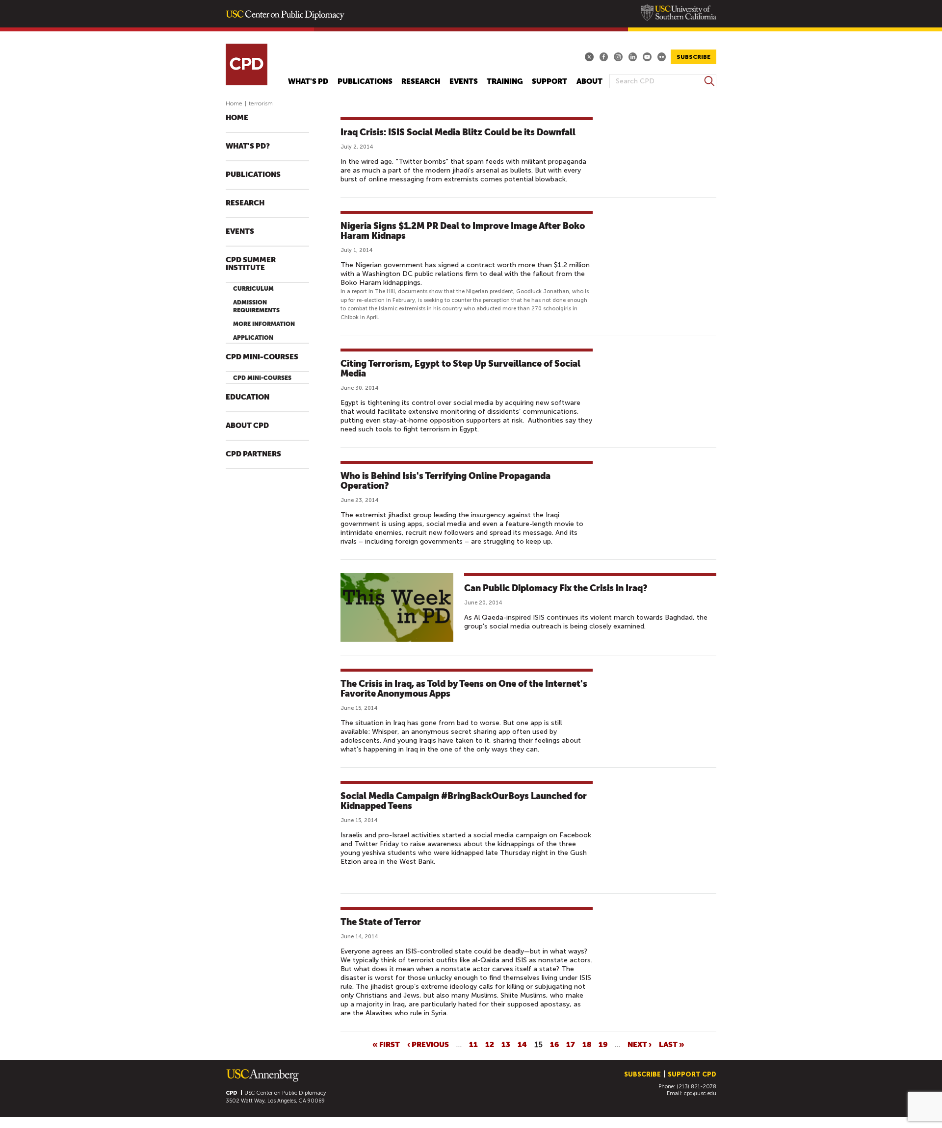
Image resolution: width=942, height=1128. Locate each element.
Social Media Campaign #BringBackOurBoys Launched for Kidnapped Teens (463, 801)
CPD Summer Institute (251, 264)
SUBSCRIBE (693, 56)
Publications (365, 81)
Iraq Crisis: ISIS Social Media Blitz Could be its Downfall (458, 132)
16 (554, 1044)
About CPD (247, 426)
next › (640, 1044)
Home (234, 103)
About (589, 81)
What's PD (308, 81)
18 (586, 1044)
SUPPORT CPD (692, 1074)
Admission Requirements (256, 306)
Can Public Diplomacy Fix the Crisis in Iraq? (556, 588)
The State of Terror (380, 922)
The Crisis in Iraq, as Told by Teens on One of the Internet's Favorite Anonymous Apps (463, 688)
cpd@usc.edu (700, 1093)
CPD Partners (253, 454)
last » (671, 1044)
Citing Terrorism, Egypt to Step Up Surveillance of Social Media (460, 368)
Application (253, 337)
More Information (264, 324)
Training (505, 81)
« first (386, 1044)
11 (473, 1044)
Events (463, 81)
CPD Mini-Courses (262, 357)
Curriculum (253, 288)
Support (549, 81)
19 (603, 1044)
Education (247, 397)
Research (420, 81)
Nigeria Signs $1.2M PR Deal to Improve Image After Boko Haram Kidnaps (462, 231)
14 (522, 1044)
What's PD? (248, 146)
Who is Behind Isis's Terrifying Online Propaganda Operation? (445, 481)
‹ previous (428, 1044)
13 (505, 1044)
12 (489, 1044)
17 (570, 1044)
